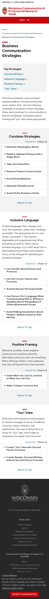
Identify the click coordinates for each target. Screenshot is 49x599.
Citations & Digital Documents (24, 545)
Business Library (24, 571)
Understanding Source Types (24, 535)
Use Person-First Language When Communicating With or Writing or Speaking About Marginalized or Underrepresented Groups (25, 300)
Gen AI (24, 528)
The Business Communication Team (24, 565)
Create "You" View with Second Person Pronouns (23, 449)
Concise (13, 73)
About (24, 561)
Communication (24, 524)
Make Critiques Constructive (22, 385)
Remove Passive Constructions (23, 171)
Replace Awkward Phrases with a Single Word (24, 155)
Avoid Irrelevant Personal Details (24, 288)
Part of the (25, 510)
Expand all (29, 142)
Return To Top (24, 203)
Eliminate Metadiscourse (20, 185)
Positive (13, 83)
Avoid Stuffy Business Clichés (22, 193)
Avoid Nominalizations (18, 178)
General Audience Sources (24, 538)
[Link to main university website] (24, 501)
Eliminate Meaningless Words (22, 146)
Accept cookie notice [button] (24, 594)
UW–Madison (18, 2)
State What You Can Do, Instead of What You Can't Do (24, 377)
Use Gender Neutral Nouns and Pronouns (23, 270)
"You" (10, 88)
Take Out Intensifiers (17, 164)
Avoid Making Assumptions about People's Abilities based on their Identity (24, 314)
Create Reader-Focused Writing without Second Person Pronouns (24, 459)
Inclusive (14, 78)
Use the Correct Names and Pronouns (21, 280)
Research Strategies (24, 531)
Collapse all (42, 142)
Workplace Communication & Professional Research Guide (26, 11)
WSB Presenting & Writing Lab (24, 568)
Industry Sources (24, 541)
